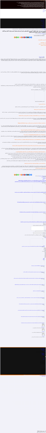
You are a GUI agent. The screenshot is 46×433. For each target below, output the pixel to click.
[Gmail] (19, 37)
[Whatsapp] (18, 37)
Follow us (45, 351)
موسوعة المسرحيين (42, 25)
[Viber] (23, 37)
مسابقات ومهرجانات (42, 20)
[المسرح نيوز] (44, 10)
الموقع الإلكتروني (44, 233)
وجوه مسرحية (43, 350)
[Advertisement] (25, 15)
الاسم (45, 231)
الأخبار (43, 19)
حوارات (43, 22)
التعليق (45, 230)
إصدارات (43, 23)
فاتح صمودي (43, 331)
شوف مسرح (43, 26)
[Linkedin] (26, 37)
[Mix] (21, 37)
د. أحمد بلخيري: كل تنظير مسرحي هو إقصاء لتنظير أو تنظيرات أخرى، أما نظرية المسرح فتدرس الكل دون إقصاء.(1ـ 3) (32, 4)
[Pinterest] (24, 37)
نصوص (43, 24)
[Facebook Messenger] (29, 37)
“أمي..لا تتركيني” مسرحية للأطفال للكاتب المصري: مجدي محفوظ (37, 265)
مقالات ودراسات (42, 21)
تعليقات (43, 259)
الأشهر (43, 258)
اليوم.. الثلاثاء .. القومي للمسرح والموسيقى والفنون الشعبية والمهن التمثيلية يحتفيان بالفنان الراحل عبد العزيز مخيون (33, 6)
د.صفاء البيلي (40, 33)
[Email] (16, 37)
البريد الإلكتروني (44, 232)
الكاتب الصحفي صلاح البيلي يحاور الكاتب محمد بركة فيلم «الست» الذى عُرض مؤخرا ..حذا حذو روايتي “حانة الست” (33, 246)
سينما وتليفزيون (42, 27)
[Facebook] (31, 37)
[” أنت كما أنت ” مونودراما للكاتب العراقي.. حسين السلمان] (41, 290)
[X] (28, 37)
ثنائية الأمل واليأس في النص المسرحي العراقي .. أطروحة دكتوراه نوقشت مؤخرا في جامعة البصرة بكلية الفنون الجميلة (32, 3)
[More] (15, 37)
